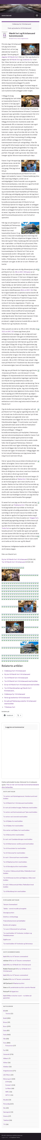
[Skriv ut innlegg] (37, 39)
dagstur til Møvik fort (10, 57)
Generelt (6, 1054)
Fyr (4, 1050)
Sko (4, 1108)
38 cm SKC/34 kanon (23, 272)
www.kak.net (6, 15)
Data (5, 1030)
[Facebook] (6, 1)
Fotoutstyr (9, 1045)
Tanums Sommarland (10, 904)
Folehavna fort (19, 505)
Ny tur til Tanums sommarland (18, 956)
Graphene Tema (15, 1137)
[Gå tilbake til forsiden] (20, 8)
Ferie (15, 38)
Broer (5, 1022)
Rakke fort (22, 479)
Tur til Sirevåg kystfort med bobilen (15, 866)
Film (4, 1039)
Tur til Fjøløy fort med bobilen (13, 826)
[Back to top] (36, 1135)
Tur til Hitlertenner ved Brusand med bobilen (18, 844)
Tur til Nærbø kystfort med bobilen (15, 862)
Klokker (6, 1066)
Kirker (5, 1062)
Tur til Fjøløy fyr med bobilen (13, 821)
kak (12, 38)
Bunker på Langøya (9, 925)
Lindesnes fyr (27, 59)
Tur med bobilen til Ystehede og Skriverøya (18, 943)
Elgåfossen (7, 939)
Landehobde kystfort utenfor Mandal (22, 987)
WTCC (7, 1095)
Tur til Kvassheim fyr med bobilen (14, 848)
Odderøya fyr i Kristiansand (21, 24)
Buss (5, 1026)
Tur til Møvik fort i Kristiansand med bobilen (18, 803)
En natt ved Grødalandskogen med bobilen (17, 839)
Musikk (5, 1100)
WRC (7, 1092)
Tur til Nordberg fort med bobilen (14, 891)
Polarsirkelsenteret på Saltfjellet (14, 921)
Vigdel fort (14, 991)
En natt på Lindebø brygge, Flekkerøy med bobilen (20, 807)
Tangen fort (34, 518)
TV (4, 1124)
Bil (4, 1011)
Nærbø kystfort (19, 983)
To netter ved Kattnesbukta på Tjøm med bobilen (20, 812)
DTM (7, 1082)
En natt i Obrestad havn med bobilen (15, 857)
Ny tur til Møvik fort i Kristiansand (14, 559)
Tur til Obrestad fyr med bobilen (14, 853)
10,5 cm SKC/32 (8, 331)
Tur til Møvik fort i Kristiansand (13, 562)
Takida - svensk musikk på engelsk (14, 908)
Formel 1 (8, 1085)
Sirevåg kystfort (8, 913)
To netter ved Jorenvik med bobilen (15, 817)
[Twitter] (10, 1)
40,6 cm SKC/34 (27, 290)
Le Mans (8, 1088)
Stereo (5, 1116)
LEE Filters (6, 1075)
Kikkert (5, 1058)
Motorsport (7, 1079)
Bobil (5, 1018)
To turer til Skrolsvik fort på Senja (14, 929)
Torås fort (5, 528)
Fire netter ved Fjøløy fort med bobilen (16, 830)
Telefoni (6, 1120)
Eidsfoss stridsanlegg (10, 917)
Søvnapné (6, 1112)
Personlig (6, 1104)
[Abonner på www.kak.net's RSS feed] (3, 1)
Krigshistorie (24, 38)
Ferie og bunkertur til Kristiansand (19, 28)
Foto (18, 38)
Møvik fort (15, 59)
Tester (7, 1013)
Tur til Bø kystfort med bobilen (13, 835)
